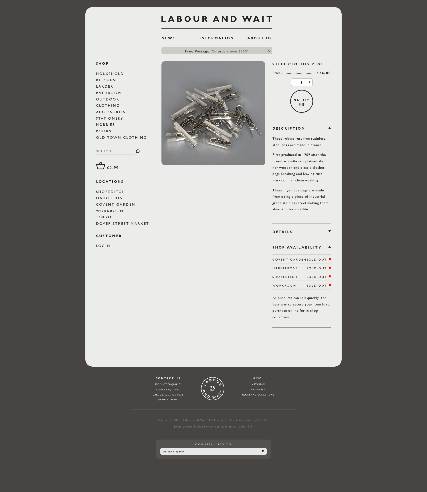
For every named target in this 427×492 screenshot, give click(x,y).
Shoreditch (111, 192)
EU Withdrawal (168, 399)
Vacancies (258, 389)
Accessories (111, 112)
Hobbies (106, 125)
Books (104, 131)
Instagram (258, 384)
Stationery (110, 118)
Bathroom (109, 93)
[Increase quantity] (309, 82)
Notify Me (302, 102)
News (168, 38)
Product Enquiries (168, 384)
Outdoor (108, 99)
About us (259, 38)
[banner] (216, 29)
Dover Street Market (123, 223)
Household (111, 74)
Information (216, 38)
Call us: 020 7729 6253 (168, 394)
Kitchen (107, 80)
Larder (105, 86)
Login (104, 246)
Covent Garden (116, 204)
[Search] (137, 151)
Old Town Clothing (122, 137)
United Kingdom (173, 451)
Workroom (110, 211)
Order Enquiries (168, 389)
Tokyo (104, 217)
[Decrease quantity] (294, 82)
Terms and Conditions (258, 394)
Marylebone (112, 198)
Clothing (109, 106)
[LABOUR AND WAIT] (216, 21)
